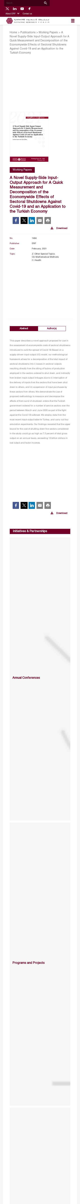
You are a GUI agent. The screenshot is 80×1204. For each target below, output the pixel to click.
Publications (28, 32)
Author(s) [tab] (52, 328)
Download (61, 228)
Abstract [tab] (24, 328)
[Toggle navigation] (73, 21)
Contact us (27, 14)
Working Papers (48, 32)
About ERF (11, 14)
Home (13, 32)
